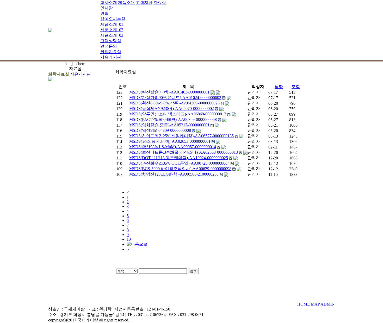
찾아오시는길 (112, 19)
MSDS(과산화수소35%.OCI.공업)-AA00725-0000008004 (179, 163)
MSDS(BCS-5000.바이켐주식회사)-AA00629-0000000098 (180, 168)
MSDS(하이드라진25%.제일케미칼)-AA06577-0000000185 (181, 136)
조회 (296, 86)
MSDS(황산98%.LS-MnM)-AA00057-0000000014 (172, 147)
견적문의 (108, 46)
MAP (315, 304)
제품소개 (126, 2)
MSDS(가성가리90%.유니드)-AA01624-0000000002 (175, 97)
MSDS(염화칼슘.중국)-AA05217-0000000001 (169, 125)
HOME (303, 304)
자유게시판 (110, 57)
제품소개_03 (111, 35)
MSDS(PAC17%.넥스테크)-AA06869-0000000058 (173, 119)
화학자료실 (110, 51)
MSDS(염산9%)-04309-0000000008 (160, 130)
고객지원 (144, 2)
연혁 (104, 13)
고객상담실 (110, 41)
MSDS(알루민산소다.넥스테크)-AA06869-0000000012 (177, 114)
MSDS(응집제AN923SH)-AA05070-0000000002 (171, 108)
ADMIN (327, 304)
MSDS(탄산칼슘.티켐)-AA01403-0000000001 (169, 92)
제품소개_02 (111, 30)
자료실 (159, 2)
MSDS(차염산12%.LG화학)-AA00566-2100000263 (174, 174)
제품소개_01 (111, 24)
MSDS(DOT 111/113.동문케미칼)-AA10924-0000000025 (178, 158)
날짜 (279, 86)
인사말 (106, 8)
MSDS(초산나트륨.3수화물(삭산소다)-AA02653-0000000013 (183, 152)
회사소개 (108, 2)
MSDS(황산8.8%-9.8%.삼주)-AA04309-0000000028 (174, 103)
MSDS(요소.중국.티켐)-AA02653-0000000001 (170, 141)
